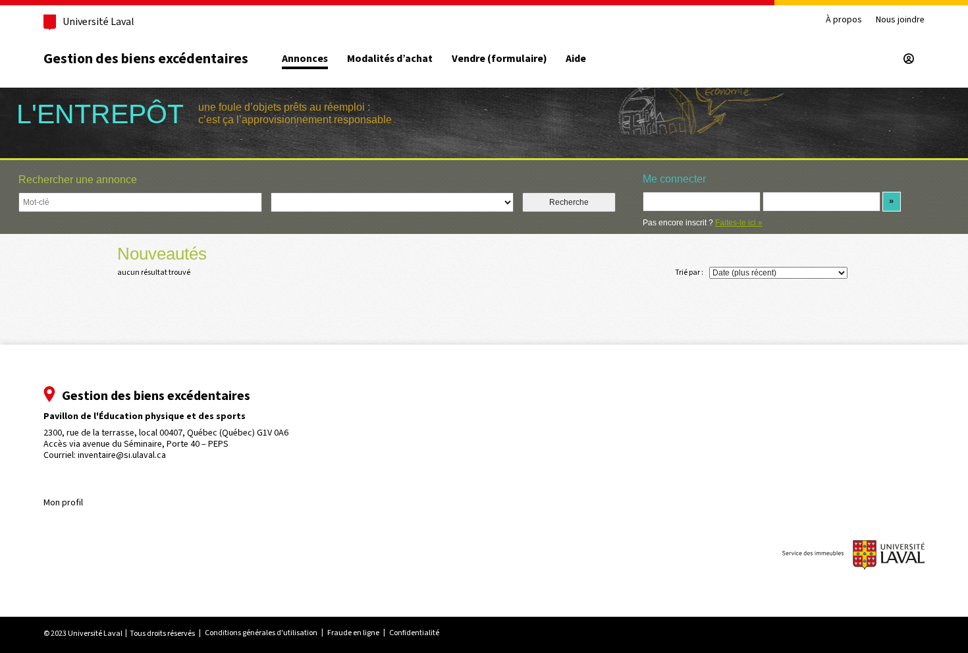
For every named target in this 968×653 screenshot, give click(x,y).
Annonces (305, 58)
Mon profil (63, 502)
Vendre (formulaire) (499, 58)
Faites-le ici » (739, 222)
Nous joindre (900, 20)
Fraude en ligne (353, 632)
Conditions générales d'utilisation (261, 632)
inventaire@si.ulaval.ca (122, 455)
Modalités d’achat (390, 58)
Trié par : (689, 272)
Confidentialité (414, 632)
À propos (844, 20)
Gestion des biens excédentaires (145, 58)
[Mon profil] (909, 58)
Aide (576, 58)
